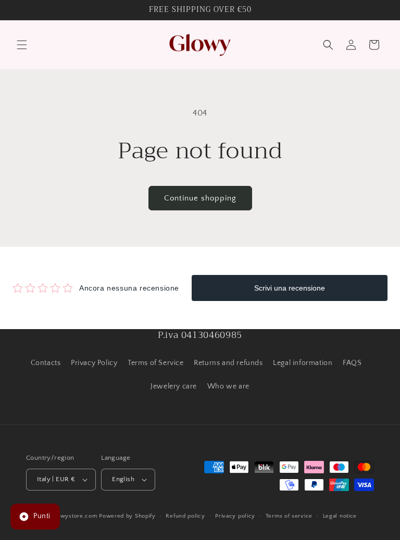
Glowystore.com (74, 516)
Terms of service (289, 516)
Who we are (228, 386)
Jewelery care (174, 386)
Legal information (302, 363)
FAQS (352, 363)
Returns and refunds (228, 363)
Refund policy (185, 516)
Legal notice (340, 516)
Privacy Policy (94, 363)
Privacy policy (235, 516)
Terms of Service (156, 363)
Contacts (46, 363)
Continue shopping (200, 198)
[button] (21, 44)
